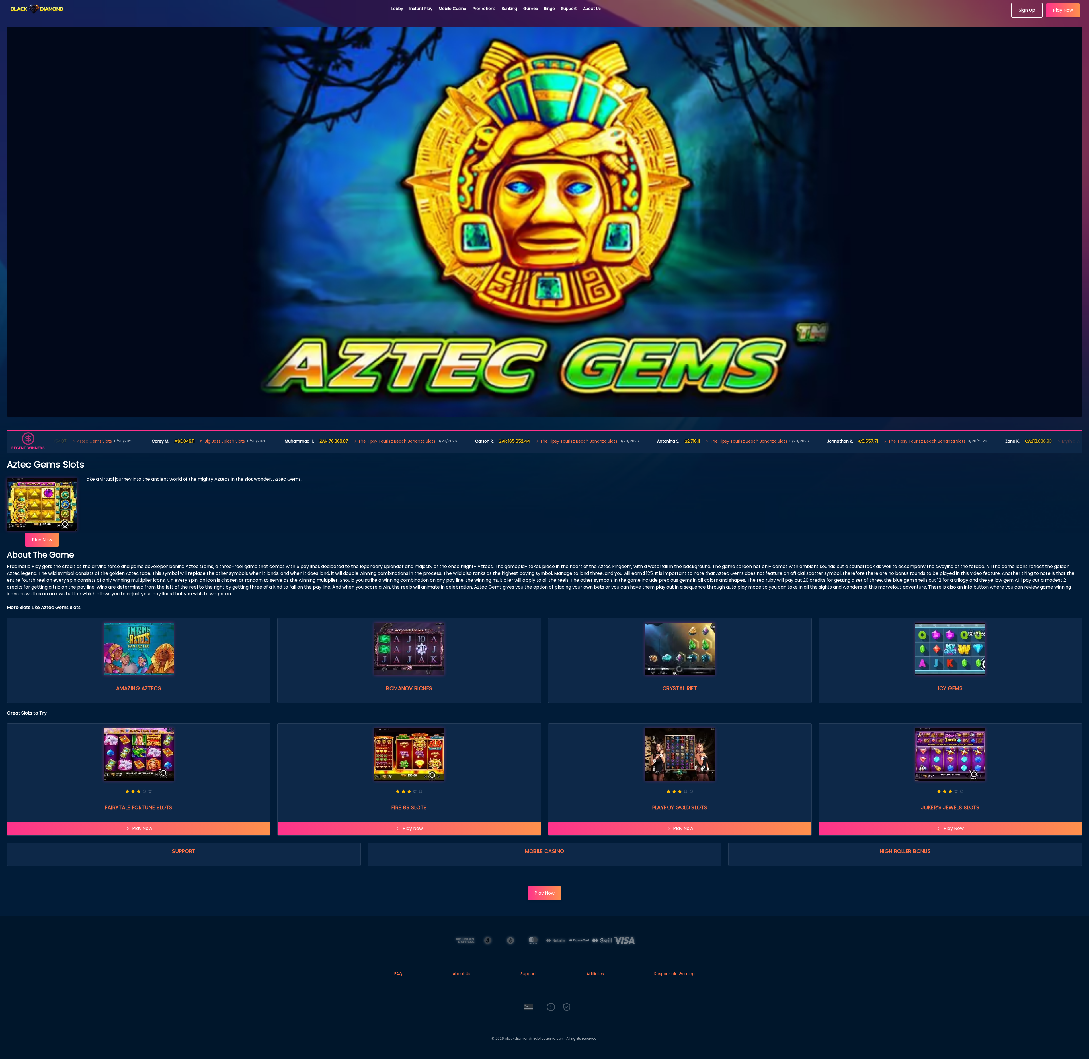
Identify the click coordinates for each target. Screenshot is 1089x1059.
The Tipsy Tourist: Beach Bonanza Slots (307, 441)
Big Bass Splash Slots (135, 441)
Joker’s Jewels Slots (950, 807)
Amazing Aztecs (138, 688)
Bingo (549, 8)
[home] (196, 16)
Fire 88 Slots (409, 807)
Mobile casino (544, 851)
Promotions (484, 8)
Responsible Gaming (674, 974)
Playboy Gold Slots (679, 807)
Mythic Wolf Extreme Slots (998, 441)
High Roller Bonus (905, 851)
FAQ (398, 974)
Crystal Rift (680, 688)
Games (530, 8)
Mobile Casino (452, 8)
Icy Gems (950, 688)
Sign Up (1027, 10)
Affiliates (595, 974)
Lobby (397, 8)
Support (569, 8)
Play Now (1063, 10)
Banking (509, 8)
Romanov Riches (409, 688)
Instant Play (420, 8)
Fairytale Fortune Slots (138, 807)
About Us (592, 8)
